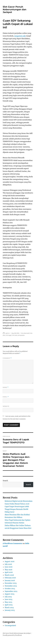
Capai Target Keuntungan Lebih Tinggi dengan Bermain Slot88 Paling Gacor (17, 509)
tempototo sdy (20, 36)
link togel (9, 335)
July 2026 (8, 564)
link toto (14, 335)
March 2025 (9, 607)
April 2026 (9, 572)
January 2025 (10, 610)
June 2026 (8, 567)
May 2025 (8, 602)
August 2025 (9, 594)
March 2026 (9, 575)
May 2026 (8, 570)
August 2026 (9, 561)
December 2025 (11, 583)
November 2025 (11, 586)
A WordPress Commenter (12, 543)
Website (6, 406)
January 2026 (10, 580)
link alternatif (25, 333)
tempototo (21, 335)
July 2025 (8, 597)
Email (6, 397)
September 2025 (11, 591)
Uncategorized (10, 625)
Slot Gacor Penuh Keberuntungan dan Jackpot (14, 9)
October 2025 (10, 589)
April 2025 (9, 605)
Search (5, 481)
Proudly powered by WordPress (12, 635)
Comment (7, 358)
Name (5, 387)
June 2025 (8, 599)
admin (7, 333)
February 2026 (10, 578)
